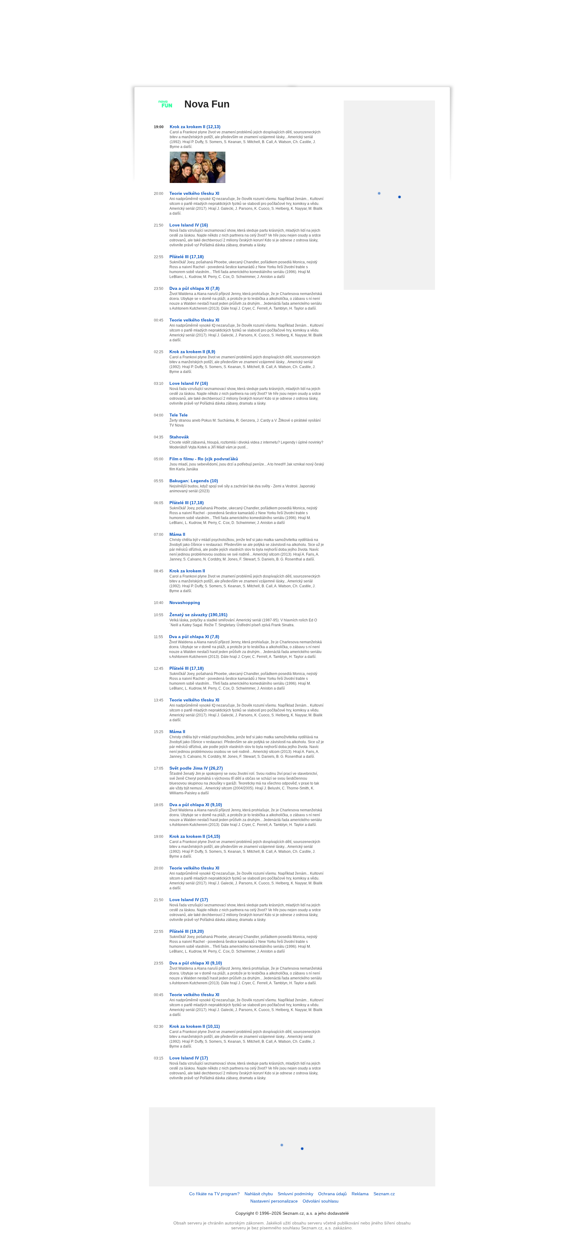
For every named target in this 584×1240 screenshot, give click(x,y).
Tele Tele (178, 415)
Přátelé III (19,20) (186, 931)
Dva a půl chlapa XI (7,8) (194, 288)
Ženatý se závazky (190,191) (198, 614)
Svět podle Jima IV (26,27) (196, 768)
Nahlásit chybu (259, 1193)
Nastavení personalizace (274, 1201)
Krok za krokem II (187, 570)
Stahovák (179, 436)
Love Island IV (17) (188, 899)
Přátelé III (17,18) (186, 256)
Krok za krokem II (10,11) (194, 1026)
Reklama (360, 1193)
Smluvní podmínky (295, 1193)
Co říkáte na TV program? (214, 1193)
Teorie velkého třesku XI (194, 193)
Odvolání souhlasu (321, 1201)
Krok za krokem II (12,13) (195, 126)
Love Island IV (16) (188, 225)
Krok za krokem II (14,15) (194, 836)
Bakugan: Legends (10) (193, 480)
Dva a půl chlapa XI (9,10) (195, 804)
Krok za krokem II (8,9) (192, 351)
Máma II (177, 534)
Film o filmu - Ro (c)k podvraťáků (203, 458)
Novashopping (184, 602)
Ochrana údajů (332, 1193)
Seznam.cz (384, 1193)
